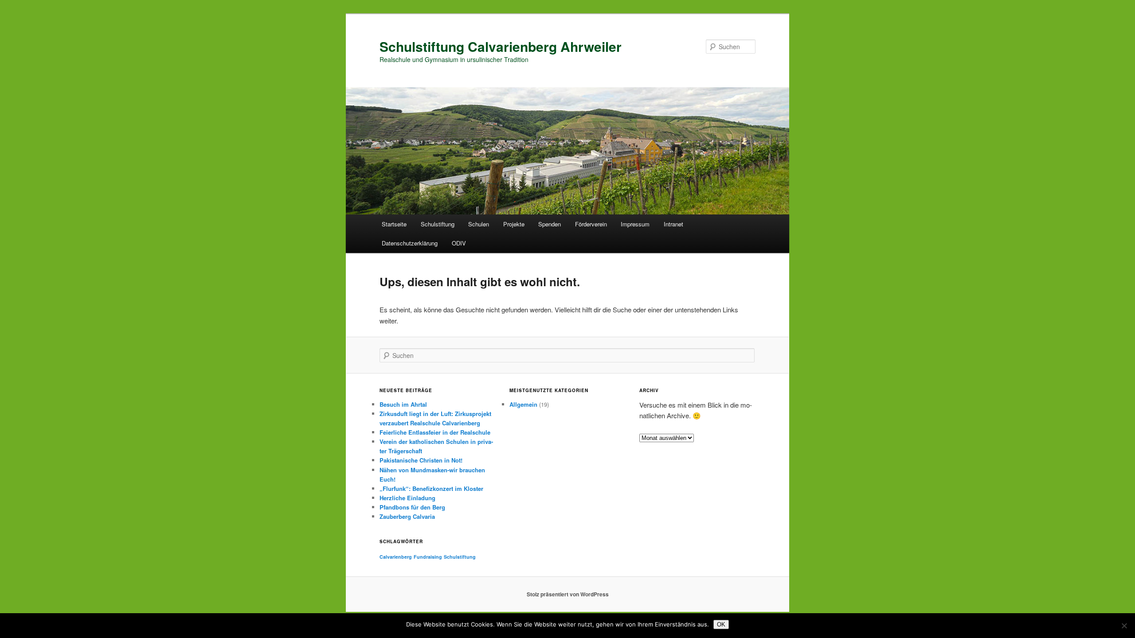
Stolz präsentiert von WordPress (568, 594)
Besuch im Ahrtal (403, 404)
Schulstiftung (437, 224)
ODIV (459, 243)
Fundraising (428, 556)
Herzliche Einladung (407, 498)
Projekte (513, 224)
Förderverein (591, 224)
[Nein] (1123, 625)
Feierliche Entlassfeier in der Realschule (435, 432)
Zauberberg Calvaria (407, 516)
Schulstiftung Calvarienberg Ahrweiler (501, 46)
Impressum (635, 224)
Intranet (673, 224)
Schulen (478, 224)
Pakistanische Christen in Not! (421, 460)
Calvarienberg (396, 556)
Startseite (394, 224)
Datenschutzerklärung (410, 243)
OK (721, 624)
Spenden (549, 224)
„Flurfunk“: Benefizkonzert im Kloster (431, 488)
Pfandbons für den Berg (412, 507)
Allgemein (523, 404)
